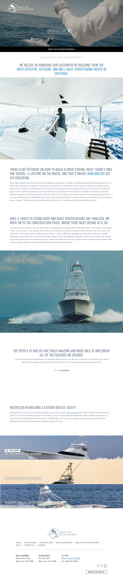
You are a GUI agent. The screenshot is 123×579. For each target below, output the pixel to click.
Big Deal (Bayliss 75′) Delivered (23, 454)
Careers (41, 545)
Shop (18, 545)
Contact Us (29, 545)
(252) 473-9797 (74, 558)
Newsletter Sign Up (96, 572)
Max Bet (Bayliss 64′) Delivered (23, 478)
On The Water (30, 543)
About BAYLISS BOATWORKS (61, 49)
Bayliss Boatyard (64, 543)
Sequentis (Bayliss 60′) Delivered (24, 502)
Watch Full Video (58, 31)
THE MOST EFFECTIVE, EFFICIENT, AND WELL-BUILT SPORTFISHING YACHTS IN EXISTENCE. (61, 69)
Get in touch (72, 412)
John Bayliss (96, 173)
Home (18, 543)
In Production (46, 543)
